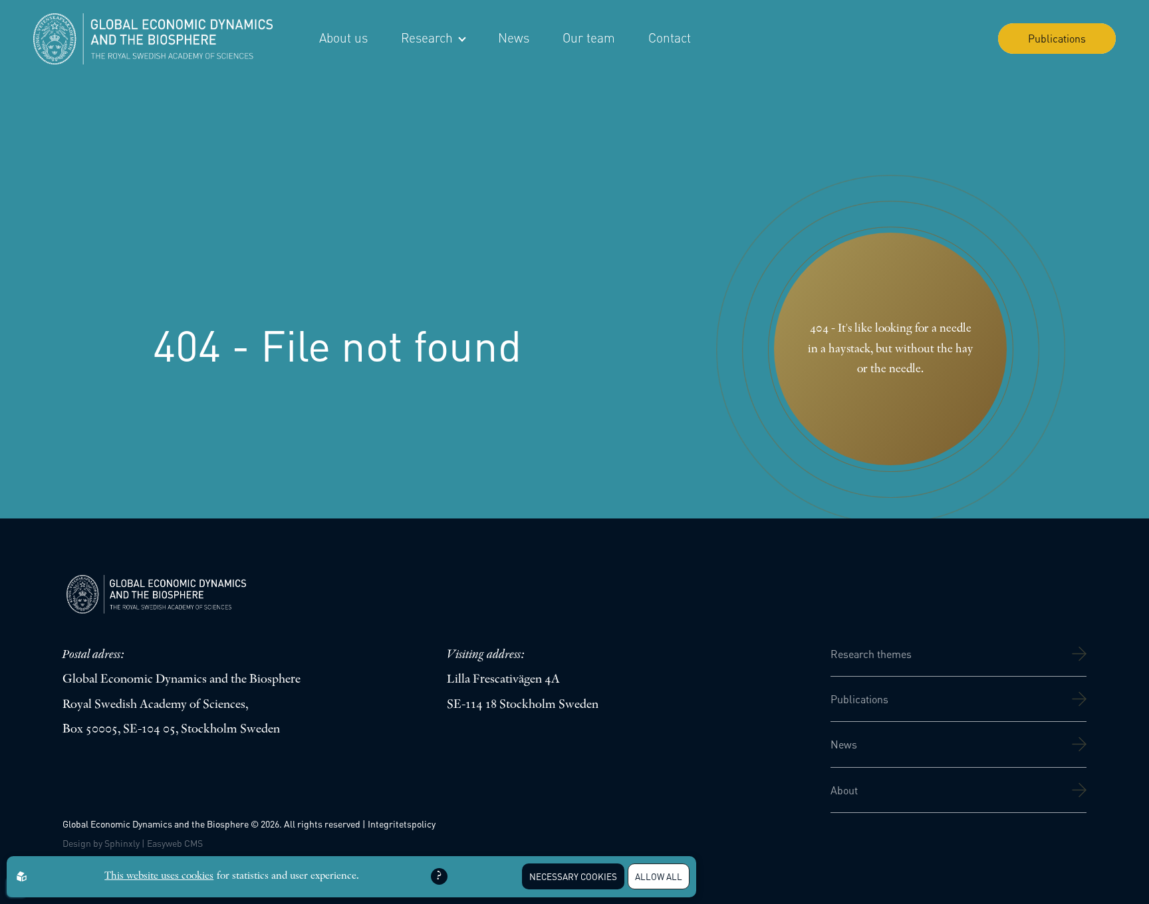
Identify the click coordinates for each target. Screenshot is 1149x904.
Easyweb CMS (175, 843)
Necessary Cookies (573, 876)
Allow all (658, 876)
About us (343, 37)
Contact (669, 37)
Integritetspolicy (402, 824)
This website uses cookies (158, 876)
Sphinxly (122, 843)
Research (427, 37)
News (513, 37)
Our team (589, 37)
